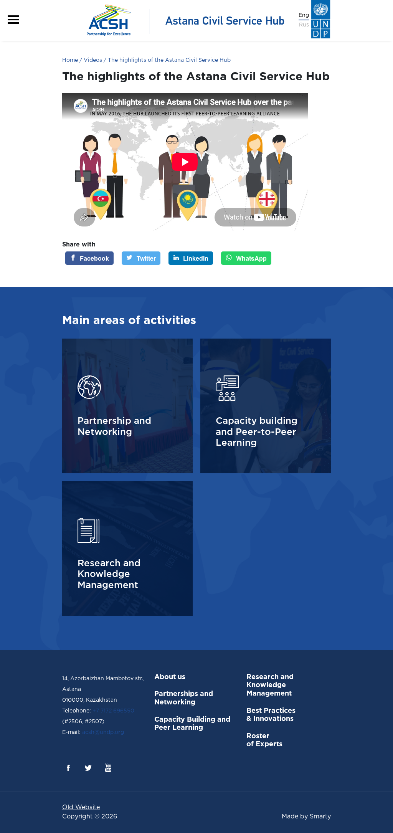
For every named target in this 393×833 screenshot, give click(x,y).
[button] (13, 19)
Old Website (81, 807)
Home (70, 60)
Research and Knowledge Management (270, 685)
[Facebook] (68, 768)
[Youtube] (108, 768)
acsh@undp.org (102, 732)
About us (169, 677)
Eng (304, 15)
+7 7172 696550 (113, 711)
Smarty (320, 817)
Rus (304, 25)
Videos (92, 60)
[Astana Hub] (182, 20)
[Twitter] (88, 768)
